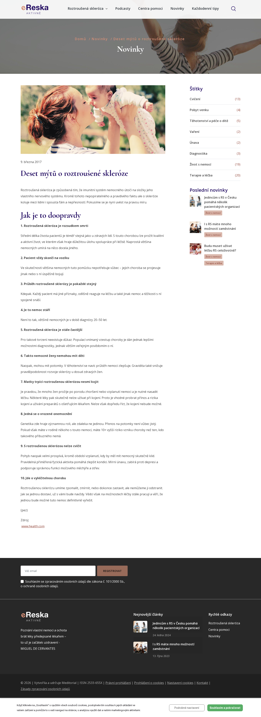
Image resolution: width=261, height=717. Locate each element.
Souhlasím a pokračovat (225, 707)
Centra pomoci (150, 8)
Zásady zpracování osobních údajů (45, 689)
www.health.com (33, 526)
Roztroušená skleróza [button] (86, 8)
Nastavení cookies (180, 683)
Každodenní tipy (205, 8)
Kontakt (202, 683)
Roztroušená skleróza (224, 623)
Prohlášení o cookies (149, 683)
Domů (80, 39)
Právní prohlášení (118, 683)
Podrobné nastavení (186, 707)
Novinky (177, 8)
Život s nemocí (213, 212)
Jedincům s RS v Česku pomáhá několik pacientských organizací (222, 202)
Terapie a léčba (214, 263)
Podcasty (122, 8)
